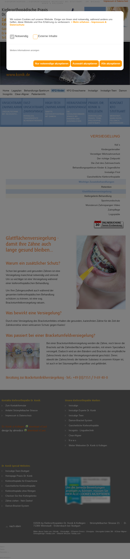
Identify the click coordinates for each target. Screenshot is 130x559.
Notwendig (21, 36)
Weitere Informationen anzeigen (24, 50)
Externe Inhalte (47, 36)
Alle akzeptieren (110, 63)
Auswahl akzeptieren (84, 63)
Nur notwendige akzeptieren (51, 63)
